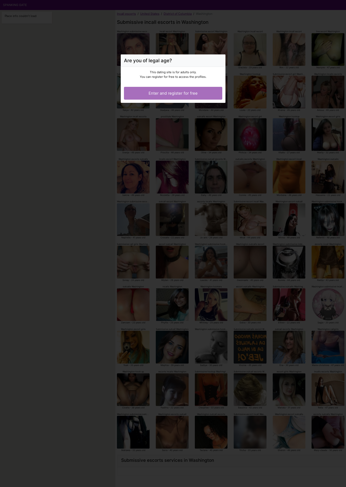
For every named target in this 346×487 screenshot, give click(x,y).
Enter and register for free (173, 93)
